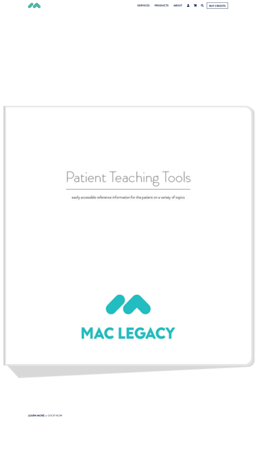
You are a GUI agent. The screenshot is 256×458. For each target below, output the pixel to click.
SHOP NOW (55, 416)
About (177, 5)
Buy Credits (217, 6)
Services (143, 5)
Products (162, 5)
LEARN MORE (36, 416)
